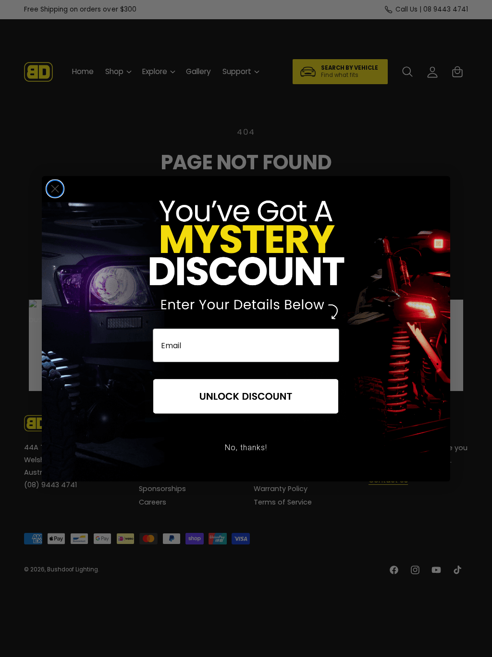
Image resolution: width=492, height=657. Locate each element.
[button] (246, 396)
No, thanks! (246, 447)
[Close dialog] (55, 188)
